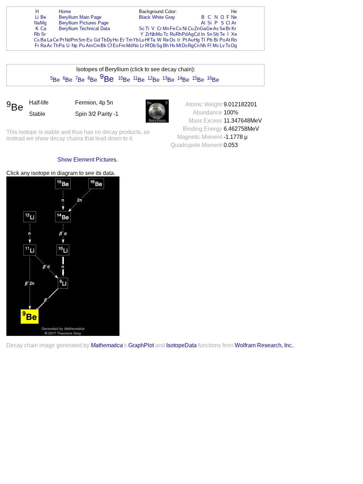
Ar (233, 23)
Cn (197, 45)
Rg (191, 45)
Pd (185, 34)
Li (37, 17)
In (203, 34)
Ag (191, 34)
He (234, 11)
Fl (209, 45)
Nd (68, 40)
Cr (159, 28)
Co (179, 28)
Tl (203, 40)
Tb (103, 40)
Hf (147, 40)
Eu (89, 40)
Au (191, 40)
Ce (55, 40)
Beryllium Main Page (80, 17)
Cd (197, 34)
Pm (74, 40)
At (228, 40)
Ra (43, 45)
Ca (43, 28)
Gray (170, 17)
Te (222, 34)
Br (228, 28)
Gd (97, 40)
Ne (234, 17)
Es (115, 45)
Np (74, 45)
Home (65, 11)
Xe (234, 34)
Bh (166, 45)
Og (234, 45)
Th (55, 45)
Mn (166, 28)
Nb (153, 34)
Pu (82, 45)
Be (43, 17)
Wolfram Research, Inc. (264, 345)
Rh (179, 34)
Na (37, 23)
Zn (197, 28)
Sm (81, 40)
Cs (37, 40)
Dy (109, 40)
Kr (233, 28)
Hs (172, 45)
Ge (209, 28)
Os (172, 40)
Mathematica (107, 345)
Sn (209, 34)
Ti (147, 28)
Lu (141, 40)
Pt (185, 40)
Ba (43, 40)
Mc (216, 45)
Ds (185, 45)
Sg (159, 45)
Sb (216, 34)
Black (145, 17)
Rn (234, 40)
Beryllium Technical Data (84, 28)
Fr (37, 45)
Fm (122, 45)
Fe (172, 28)
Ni (185, 28)
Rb (37, 34)
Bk (103, 45)
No (136, 45)
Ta (152, 40)
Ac (49, 45)
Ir (178, 40)
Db (153, 45)
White (158, 17)
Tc (165, 34)
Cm (96, 45)
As (216, 28)
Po (222, 40)
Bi (216, 40)
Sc (142, 28)
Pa (62, 45)
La (49, 40)
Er (122, 40)
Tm (129, 40)
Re (166, 40)
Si (209, 23)
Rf (147, 45)
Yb (136, 40)
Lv (222, 45)
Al (203, 23)
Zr (147, 34)
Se (222, 28)
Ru (172, 34)
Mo (159, 34)
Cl (228, 23)
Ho (115, 40)
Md (129, 45)
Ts (227, 45)
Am (89, 45)
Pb (209, 40)
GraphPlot (141, 345)
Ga (203, 28)
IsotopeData (181, 345)
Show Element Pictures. (87, 160)
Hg (197, 40)
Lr (142, 45)
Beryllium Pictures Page (83, 23)
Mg (43, 23)
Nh (203, 45)
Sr (43, 34)
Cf (109, 45)
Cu (191, 28)
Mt (179, 45)
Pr (62, 40)
